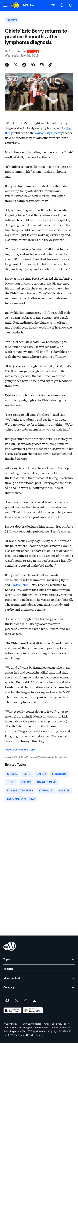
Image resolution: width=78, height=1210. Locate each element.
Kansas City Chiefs (47, 132)
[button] (5, 5)
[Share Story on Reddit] (24, 65)
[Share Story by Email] (41, 65)
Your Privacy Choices (30, 1024)
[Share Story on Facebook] (7, 65)
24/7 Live (28, 5)
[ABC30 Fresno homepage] (15, 5)
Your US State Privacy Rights (17, 1028)
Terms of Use (41, 1028)
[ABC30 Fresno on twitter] (16, 1000)
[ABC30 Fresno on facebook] (7, 1000)
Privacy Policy (10, 1024)
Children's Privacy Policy (56, 1024)
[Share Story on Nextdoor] (33, 65)
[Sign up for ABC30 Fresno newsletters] (34, 1000)
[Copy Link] (50, 65)
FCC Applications (36, 1031)
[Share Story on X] (15, 65)
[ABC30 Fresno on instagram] (25, 1000)
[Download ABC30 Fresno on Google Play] (33, 1010)
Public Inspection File (14, 1031)
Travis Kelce (19, 584)
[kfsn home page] (9, 946)
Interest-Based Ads (60, 1028)
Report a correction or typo (20, 749)
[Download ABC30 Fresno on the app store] (12, 1010)
